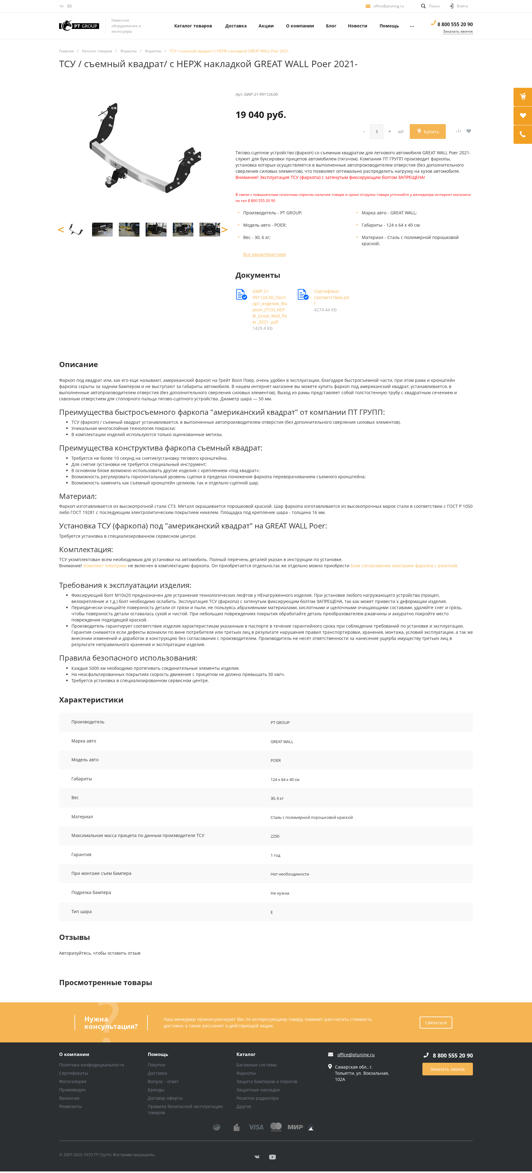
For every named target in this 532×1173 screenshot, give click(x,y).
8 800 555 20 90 (455, 24)
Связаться (436, 1022)
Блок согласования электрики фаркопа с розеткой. (404, 565)
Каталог (246, 1054)
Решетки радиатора (257, 1098)
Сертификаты (73, 1073)
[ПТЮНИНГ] (79, 26)
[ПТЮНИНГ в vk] (61, 6)
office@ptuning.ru (388, 6)
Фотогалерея (73, 1081)
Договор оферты (165, 1098)
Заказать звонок (447, 1069)
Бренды (156, 1090)
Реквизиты (70, 1106)
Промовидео (72, 1090)
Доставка (157, 1073)
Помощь (158, 1054)
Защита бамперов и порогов (266, 1081)
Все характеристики (264, 254)
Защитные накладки (258, 1090)
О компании (74, 1054)
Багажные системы (256, 1065)
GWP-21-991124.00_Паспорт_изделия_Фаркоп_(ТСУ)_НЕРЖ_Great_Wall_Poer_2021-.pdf (269, 306)
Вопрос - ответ (163, 1081)
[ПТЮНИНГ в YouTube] (69, 6)
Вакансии (69, 1098)
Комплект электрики (105, 565)
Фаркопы (246, 1073)
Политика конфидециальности (91, 1065)
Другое (243, 1106)
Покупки (156, 1065)
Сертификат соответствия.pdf (331, 297)
